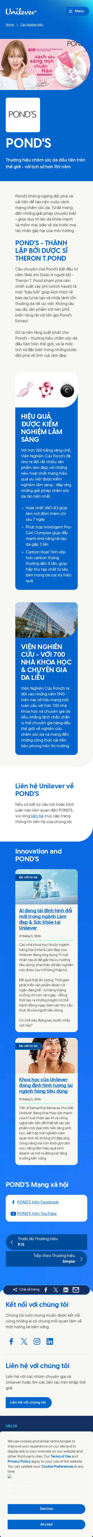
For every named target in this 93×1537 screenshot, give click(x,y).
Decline (46, 1509)
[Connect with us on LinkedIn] (49, 1341)
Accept (46, 1524)
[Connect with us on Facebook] (11, 1341)
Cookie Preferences (57, 1467)
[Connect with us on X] (24, 1341)
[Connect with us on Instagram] (37, 1341)
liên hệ (37, 816)
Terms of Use (61, 1457)
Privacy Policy (19, 1462)
